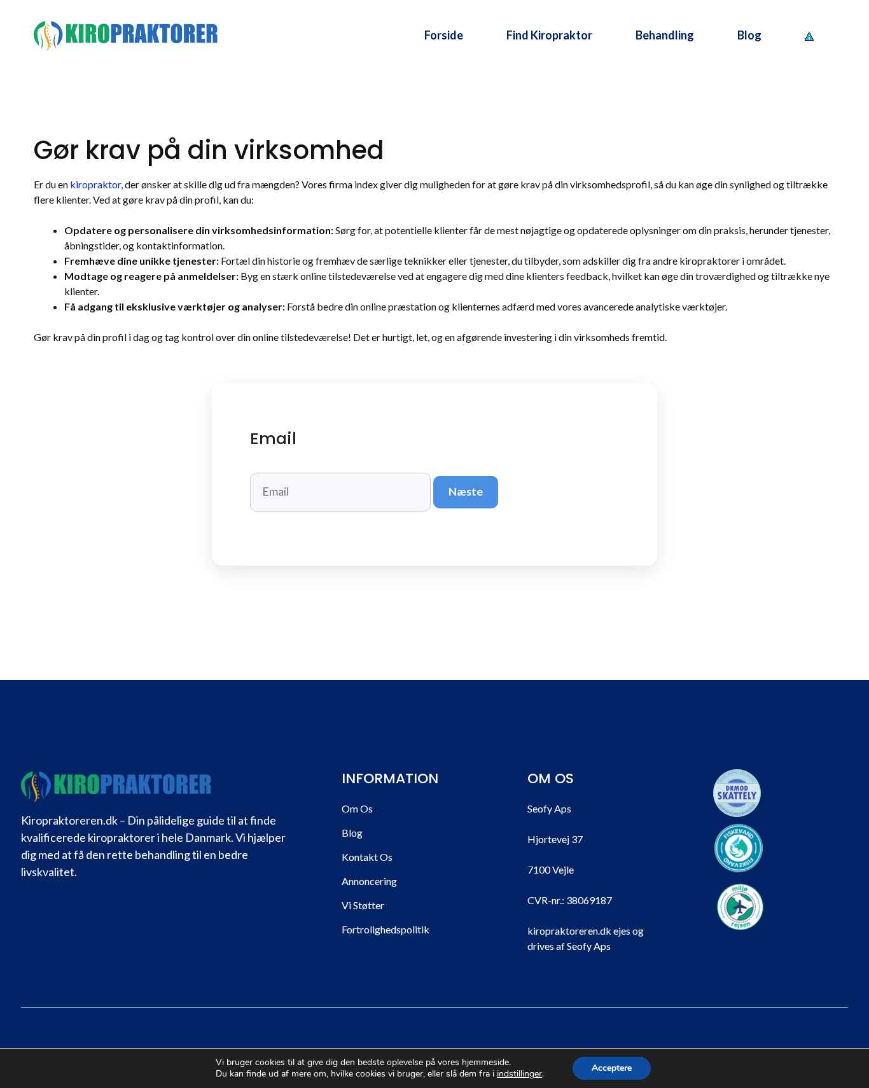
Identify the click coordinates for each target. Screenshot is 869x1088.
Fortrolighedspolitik (385, 929)
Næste (465, 491)
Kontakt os (367, 857)
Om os (357, 808)
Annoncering (369, 881)
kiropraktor (95, 184)
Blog (749, 35)
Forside (443, 35)
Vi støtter (363, 905)
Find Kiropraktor (549, 35)
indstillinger (519, 1074)
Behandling (665, 35)
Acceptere (612, 1068)
